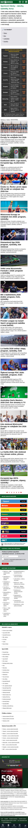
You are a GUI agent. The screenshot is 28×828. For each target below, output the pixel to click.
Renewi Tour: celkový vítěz (14, 761)
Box (5, 36)
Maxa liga (5, 667)
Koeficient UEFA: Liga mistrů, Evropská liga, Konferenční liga (14, 163)
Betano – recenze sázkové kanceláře (10, 733)
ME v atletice (5, 637)
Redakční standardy (13, 818)
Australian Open (6, 670)
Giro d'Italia (5, 679)
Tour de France (6, 676)
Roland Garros (6, 672)
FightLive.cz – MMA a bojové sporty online (7, 573)
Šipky (5, 33)
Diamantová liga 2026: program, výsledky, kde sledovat (11, 244)
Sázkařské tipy (6, 757)
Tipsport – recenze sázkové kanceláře (10, 731)
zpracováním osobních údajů (16, 559)
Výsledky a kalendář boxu (8, 705)
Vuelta (4, 641)
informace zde (3, 807)
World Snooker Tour (7, 694)
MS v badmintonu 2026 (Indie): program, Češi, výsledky (11, 297)
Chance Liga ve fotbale (7, 630)
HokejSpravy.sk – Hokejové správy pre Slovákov (18, 592)
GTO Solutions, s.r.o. (7, 822)
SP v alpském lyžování (7, 685)
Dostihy (6, 41)
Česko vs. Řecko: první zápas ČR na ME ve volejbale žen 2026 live (14, 189)
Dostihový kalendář (7, 699)
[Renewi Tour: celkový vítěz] (5, 761)
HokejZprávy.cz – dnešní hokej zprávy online (6, 583)
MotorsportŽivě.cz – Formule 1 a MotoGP (7, 594)
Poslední (21, 492)
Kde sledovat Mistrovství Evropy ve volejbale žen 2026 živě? (13, 426)
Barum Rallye (5, 643)
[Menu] (26, 2)
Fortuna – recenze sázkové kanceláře (10, 729)
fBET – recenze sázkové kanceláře (10, 749)
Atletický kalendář (6, 692)
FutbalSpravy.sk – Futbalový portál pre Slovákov (18, 597)
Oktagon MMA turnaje (7, 708)
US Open (4, 639)
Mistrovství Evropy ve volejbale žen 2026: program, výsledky (13, 216)
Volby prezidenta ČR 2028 (8, 716)
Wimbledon (5, 674)
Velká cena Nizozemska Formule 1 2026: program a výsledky (12, 270)
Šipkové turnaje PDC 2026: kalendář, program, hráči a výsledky (12, 374)
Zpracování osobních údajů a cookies (8, 820)
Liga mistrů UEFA (6, 632)
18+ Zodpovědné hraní (22, 820)
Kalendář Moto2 (6, 701)
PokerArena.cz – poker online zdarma (6, 604)
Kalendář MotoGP (6, 681)
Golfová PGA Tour (6, 697)
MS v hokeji (5, 661)
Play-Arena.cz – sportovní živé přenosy (6, 599)
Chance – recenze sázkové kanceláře (10, 738)
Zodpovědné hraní (4, 796)
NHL (4, 665)
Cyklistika (6, 39)
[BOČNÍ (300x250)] (11, 786)
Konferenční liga (6, 654)
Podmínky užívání (22, 818)
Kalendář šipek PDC (7, 688)
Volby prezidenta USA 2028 (8, 718)
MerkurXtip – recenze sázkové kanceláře (11, 742)
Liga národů (5, 658)
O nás (2, 818)
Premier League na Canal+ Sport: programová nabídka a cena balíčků (13, 323)
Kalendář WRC (6, 703)
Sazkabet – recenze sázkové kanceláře (11, 735)
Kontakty (6, 818)
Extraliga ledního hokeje (8, 663)
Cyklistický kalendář (7, 690)
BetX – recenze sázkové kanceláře (10, 744)
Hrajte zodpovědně (4, 801)
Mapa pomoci (15, 813)
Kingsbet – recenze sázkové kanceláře (10, 747)
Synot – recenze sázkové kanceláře (10, 740)
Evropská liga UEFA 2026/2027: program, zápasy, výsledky (13, 480)
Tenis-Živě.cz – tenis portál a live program (6, 589)
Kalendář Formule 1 (7, 635)
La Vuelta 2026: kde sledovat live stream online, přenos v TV (13, 454)
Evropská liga (5, 652)
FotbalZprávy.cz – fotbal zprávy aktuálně (7, 578)
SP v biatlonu (5, 683)
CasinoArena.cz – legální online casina (7, 615)
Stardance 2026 (6, 720)
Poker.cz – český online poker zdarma (6, 609)
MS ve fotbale (5, 656)
